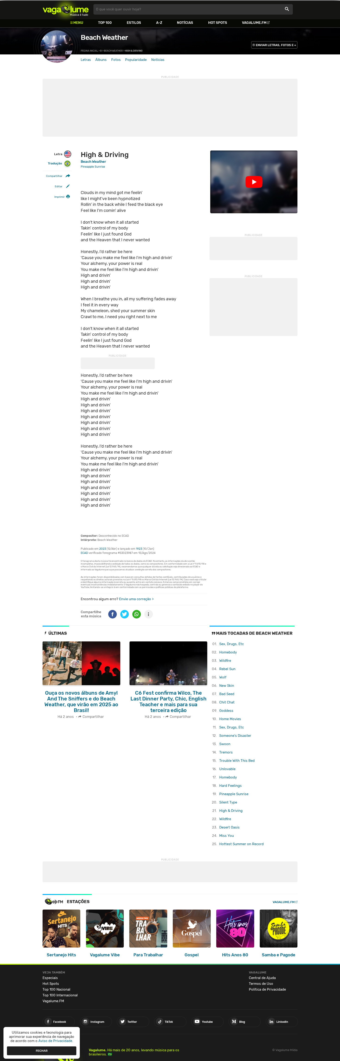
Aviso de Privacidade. (55, 1041)
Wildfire (225, 661)
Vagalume (66, 9)
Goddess (226, 711)
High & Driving (231, 811)
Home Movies (230, 719)
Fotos (116, 60)
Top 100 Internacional (60, 995)
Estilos (134, 23)
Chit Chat (227, 702)
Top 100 (105, 23)
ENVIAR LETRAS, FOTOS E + (276, 45)
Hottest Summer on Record (241, 844)
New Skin (226, 686)
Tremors (226, 752)
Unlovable (227, 769)
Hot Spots (217, 23)
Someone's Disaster (235, 736)
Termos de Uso (261, 984)
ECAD (84, 553)
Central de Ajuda (262, 978)
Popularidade (136, 60)
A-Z (159, 23)
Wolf (222, 677)
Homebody (228, 652)
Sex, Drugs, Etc (231, 644)
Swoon (224, 744)
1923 (139, 548)
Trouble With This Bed (237, 761)
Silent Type (228, 802)
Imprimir (59, 196)
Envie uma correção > (136, 599)
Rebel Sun (227, 669)
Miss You (226, 836)
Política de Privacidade (267, 989)
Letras (86, 60)
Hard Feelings (230, 786)
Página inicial (89, 51)
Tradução (55, 163)
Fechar (42, 1050)
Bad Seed (226, 694)
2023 (102, 548)
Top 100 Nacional (56, 989)
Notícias (185, 23)
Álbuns (101, 60)
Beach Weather (104, 37)
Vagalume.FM (254, 23)
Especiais (50, 978)
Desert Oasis (229, 827)
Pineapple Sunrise (233, 794)
